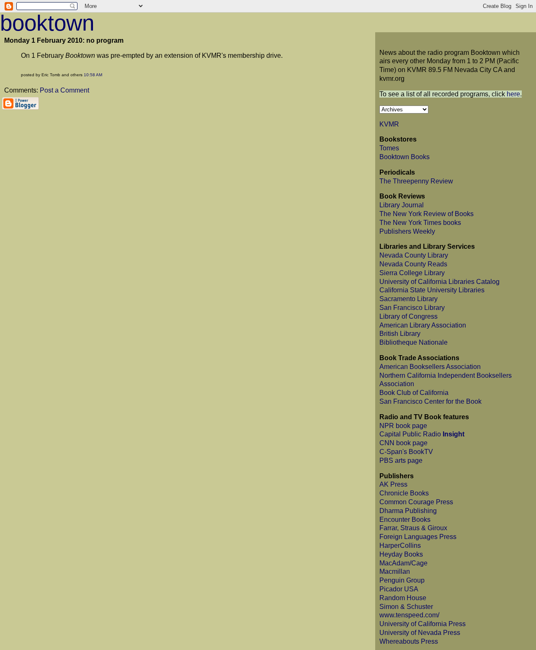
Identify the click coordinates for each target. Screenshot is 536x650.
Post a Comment (64, 90)
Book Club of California (413, 392)
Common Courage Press (416, 502)
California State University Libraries (431, 290)
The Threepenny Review (416, 181)
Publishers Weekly (407, 231)
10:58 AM (93, 74)
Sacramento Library (408, 298)
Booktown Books (404, 156)
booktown (47, 22)
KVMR (389, 124)
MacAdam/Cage (403, 563)
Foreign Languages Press (417, 536)
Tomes (389, 148)
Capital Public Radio (421, 434)
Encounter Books (404, 519)
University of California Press (422, 623)
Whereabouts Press (408, 641)
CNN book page (403, 442)
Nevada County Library (413, 255)
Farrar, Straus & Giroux (413, 527)
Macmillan (394, 571)
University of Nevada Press (419, 632)
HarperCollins (400, 545)
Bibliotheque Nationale (413, 342)
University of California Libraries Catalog (439, 281)
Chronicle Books (404, 493)
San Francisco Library (412, 307)
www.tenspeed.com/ (409, 615)
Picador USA (398, 589)
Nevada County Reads (413, 264)
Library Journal (401, 205)
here (513, 94)
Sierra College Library (412, 272)
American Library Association (422, 325)
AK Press (393, 484)
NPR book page (403, 425)
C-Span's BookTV (406, 451)
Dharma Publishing (408, 510)
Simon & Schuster (406, 606)
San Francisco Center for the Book (430, 401)
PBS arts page (401, 460)
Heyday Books (401, 554)
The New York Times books (420, 222)
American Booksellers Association (430, 366)
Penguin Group (402, 580)
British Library (399, 333)
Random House (402, 597)
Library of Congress (408, 316)
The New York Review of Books (426, 213)
